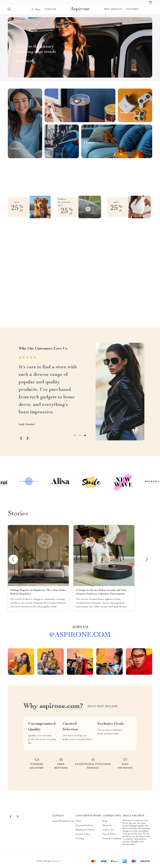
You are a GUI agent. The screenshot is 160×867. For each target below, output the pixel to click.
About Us (107, 825)
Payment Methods (84, 825)
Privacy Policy (109, 834)
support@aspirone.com (63, 821)
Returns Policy (83, 834)
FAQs (78, 821)
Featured (132, 9)
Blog (104, 821)
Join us (80, 627)
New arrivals (113, 9)
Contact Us (107, 830)
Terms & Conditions (111, 839)
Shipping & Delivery (85, 830)
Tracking (80, 839)
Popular (50, 9)
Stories (18, 513)
